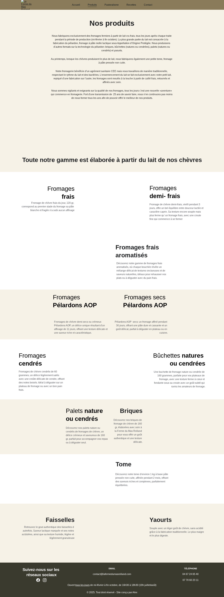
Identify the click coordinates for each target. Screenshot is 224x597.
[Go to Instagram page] (44, 580)
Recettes (131, 5)
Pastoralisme (112, 5)
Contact (148, 5)
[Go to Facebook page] (38, 580)
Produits (92, 5)
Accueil (76, 5)
